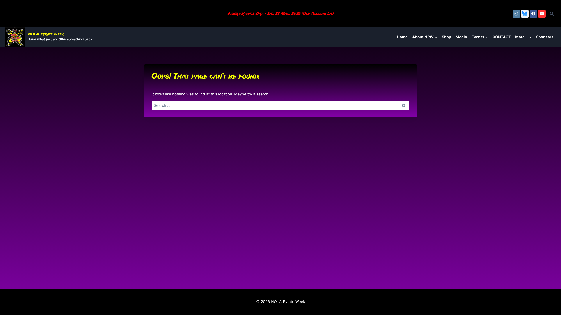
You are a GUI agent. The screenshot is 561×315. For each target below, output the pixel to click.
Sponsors (545, 37)
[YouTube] (542, 14)
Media (461, 37)
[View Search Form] (552, 14)
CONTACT (501, 37)
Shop (446, 37)
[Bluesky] (525, 14)
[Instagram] (516, 14)
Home (402, 37)
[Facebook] (533, 14)
